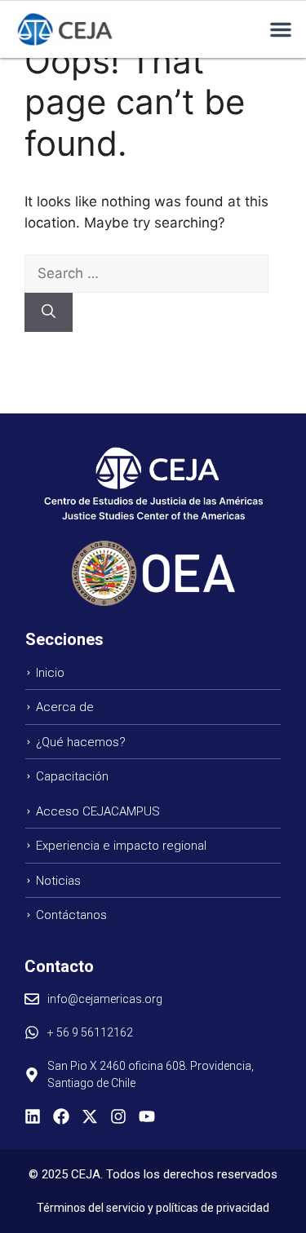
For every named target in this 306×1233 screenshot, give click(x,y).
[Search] (48, 312)
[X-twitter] (90, 1116)
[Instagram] (118, 1116)
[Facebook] (61, 1116)
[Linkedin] (32, 1116)
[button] (281, 29)
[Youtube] (147, 1116)
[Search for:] (146, 273)
